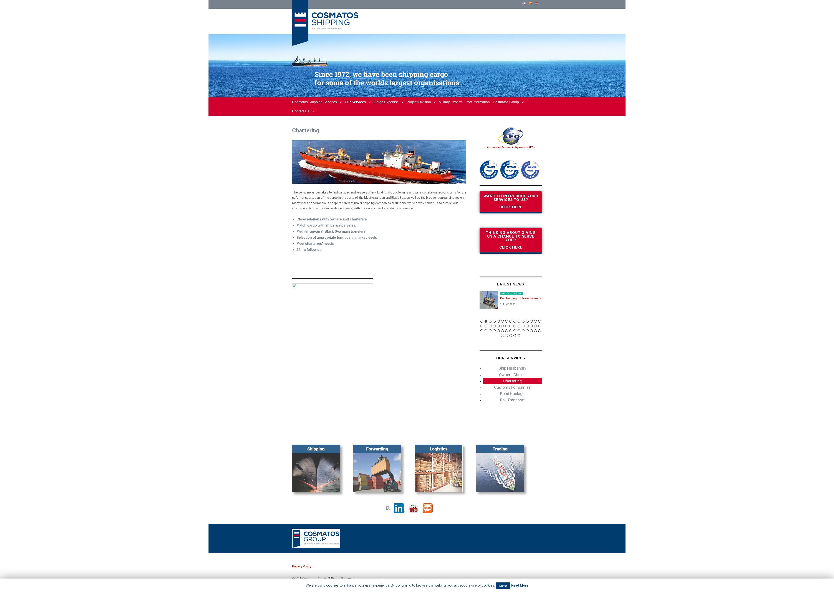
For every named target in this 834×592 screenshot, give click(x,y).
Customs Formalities (512, 387)
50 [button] (519, 335)
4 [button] (494, 321)
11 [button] (523, 321)
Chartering (512, 381)
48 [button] (510, 335)
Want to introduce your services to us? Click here (510, 201)
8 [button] (510, 321)
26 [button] (523, 326)
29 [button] (535, 326)
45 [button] (539, 330)
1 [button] (481, 321)
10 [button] (519, 321)
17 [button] (486, 326)
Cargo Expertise (386, 102)
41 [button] (523, 330)
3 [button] (490, 321)
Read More (519, 585)
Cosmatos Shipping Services (314, 102)
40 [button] (519, 330)
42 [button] (527, 330)
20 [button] (498, 326)
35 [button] (498, 330)
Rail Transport (512, 400)
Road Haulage (512, 393)
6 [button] (502, 321)
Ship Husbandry (512, 368)
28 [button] (531, 326)
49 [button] (514, 335)
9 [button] (514, 321)
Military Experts (450, 102)
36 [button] (502, 330)
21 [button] (502, 326)
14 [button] (535, 321)
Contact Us (300, 111)
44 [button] (535, 330)
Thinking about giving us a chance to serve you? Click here (511, 239)
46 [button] (502, 335)
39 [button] (514, 330)
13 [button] (531, 321)
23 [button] (510, 326)
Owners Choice (512, 374)
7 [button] (506, 321)
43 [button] (531, 330)
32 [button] (486, 330)
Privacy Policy (301, 566)
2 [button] (486, 321)
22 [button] (506, 326)
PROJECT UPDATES (511, 293)
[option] (511, 301)
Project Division (419, 102)
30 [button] (539, 326)
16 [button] (481, 326)
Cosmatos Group (506, 102)
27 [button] (527, 326)
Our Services (355, 102)
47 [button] (506, 335)
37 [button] (506, 330)
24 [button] (514, 326)
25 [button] (519, 326)
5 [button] (498, 321)
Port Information (477, 102)
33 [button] (490, 330)
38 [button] (510, 330)
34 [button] (494, 330)
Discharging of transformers (520, 298)
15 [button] (539, 321)
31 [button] (481, 330)
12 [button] (527, 321)
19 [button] (494, 326)
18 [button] (490, 326)
